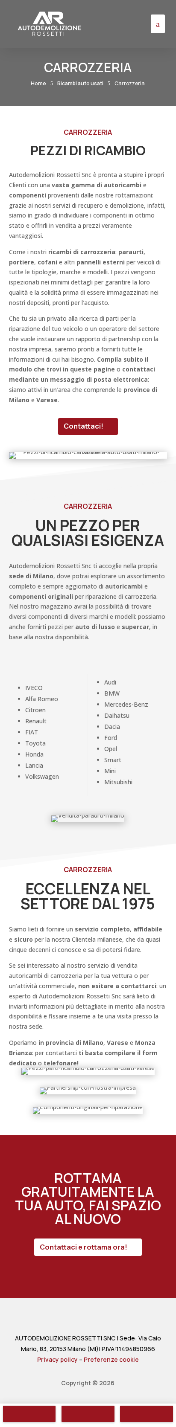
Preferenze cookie (111, 1359)
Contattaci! (83, 426)
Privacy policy (57, 1359)
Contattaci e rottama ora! (83, 1247)
